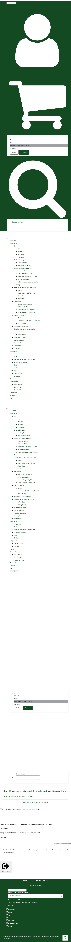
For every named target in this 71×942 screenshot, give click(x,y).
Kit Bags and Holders (20, 362)
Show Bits (21, 257)
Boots (15, 356)
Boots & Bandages (19, 260)
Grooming (17, 285)
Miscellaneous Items (24, 265)
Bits (15, 246)
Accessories (17, 354)
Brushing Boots (22, 262)
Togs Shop (13, 351)
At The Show (21, 332)
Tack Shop (13, 243)
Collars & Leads (18, 373)
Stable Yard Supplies (20, 337)
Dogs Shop (13, 370)
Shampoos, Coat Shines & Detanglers (29, 321)
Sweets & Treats (19, 340)
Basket (14, 152)
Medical (20, 318)
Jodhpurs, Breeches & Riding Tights (25, 359)
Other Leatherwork (23, 279)
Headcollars (21, 296)
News (12, 379)
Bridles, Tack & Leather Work (22, 268)
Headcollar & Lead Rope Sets (26, 293)
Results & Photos (19, 390)
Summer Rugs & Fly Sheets (26, 309)
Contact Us (13, 392)
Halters (20, 290)
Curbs (19, 249)
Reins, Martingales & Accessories (28, 282)
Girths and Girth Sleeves (25, 273)
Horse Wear (17, 301)
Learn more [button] (6, 938)
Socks (16, 368)
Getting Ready (22, 334)
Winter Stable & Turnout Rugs (26, 312)
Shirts (15, 365)
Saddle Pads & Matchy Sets (22, 326)
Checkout (24, 152)
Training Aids (18, 345)
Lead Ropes (21, 298)
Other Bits (21, 254)
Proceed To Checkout (41, 802)
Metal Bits (21, 251)
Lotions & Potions (19, 315)
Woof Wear (17, 348)
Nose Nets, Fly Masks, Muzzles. (27, 276)
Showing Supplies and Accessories (24, 329)
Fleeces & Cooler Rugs (25, 304)
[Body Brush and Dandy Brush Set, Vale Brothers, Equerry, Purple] (3, 815)
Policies (12, 395)
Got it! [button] (65, 937)
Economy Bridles (23, 271)
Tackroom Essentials (20, 343)
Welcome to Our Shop (10, 796)
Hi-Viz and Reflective (24, 307)
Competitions (14, 381)
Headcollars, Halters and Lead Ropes (25, 287)
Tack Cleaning (22, 323)
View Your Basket (28, 802)
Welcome (13, 240)
